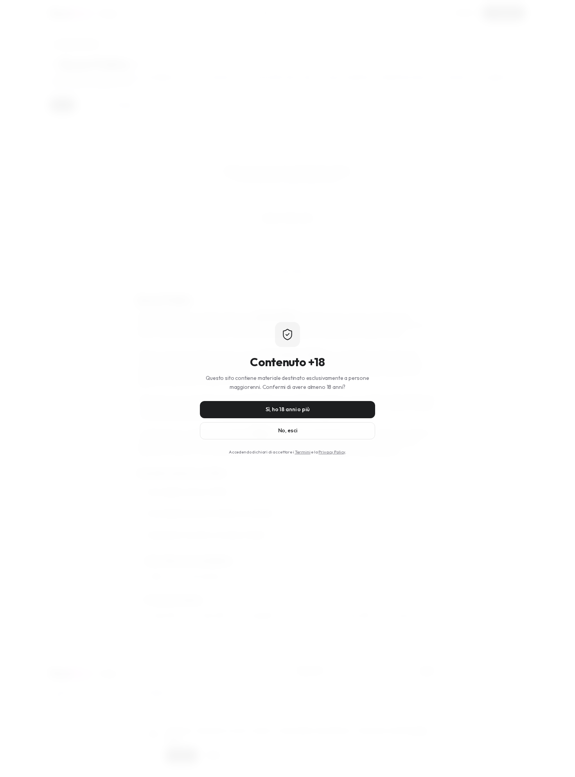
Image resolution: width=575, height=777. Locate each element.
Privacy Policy (331, 452)
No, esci (287, 430)
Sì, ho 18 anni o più (288, 409)
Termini (303, 452)
